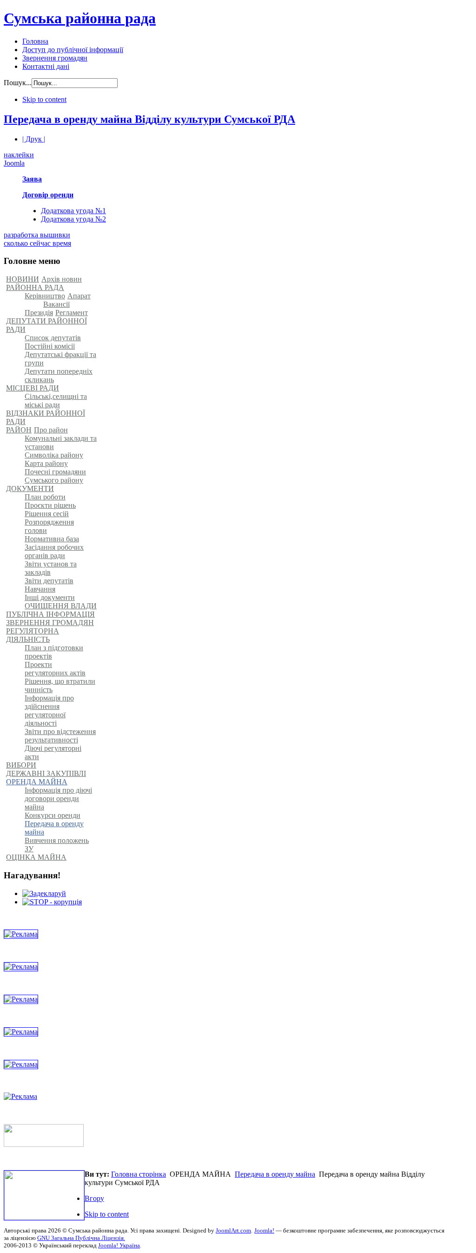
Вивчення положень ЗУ (57, 844)
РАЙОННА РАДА (35, 287)
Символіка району (54, 455)
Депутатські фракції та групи (60, 358)
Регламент (71, 313)
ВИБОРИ (21, 765)
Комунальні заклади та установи (61, 442)
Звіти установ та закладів (51, 568)
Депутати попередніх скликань (59, 375)
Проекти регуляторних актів (55, 668)
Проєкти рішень (50, 505)
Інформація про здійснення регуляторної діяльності (49, 710)
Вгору (94, 1198)
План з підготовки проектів (54, 652)
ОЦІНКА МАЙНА (36, 857)
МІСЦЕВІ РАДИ (32, 388)
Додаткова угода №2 (73, 219)
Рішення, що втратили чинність (60, 685)
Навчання (40, 589)
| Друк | (33, 139)
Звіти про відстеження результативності (60, 736)
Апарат (79, 296)
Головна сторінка (138, 1174)
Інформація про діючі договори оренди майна (58, 798)
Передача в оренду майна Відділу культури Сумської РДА (149, 119)
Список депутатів (53, 338)
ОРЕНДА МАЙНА (36, 782)
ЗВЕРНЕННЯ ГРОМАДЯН (50, 622)
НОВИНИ (22, 279)
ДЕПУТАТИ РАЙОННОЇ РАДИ (46, 325)
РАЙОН (19, 430)
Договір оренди (47, 195)
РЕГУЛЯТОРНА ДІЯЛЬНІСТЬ (32, 635)
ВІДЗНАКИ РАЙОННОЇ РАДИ (45, 417)
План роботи (45, 497)
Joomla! (264, 1230)
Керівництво (45, 296)
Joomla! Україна (119, 1245)
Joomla (14, 163)
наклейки (19, 155)
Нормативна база (52, 539)
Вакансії (56, 304)
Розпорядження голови (49, 526)
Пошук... (18, 83)
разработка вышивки (37, 235)
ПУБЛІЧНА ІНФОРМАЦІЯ (50, 614)
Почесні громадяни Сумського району (55, 476)
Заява (32, 179)
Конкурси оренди (52, 815)
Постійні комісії (50, 346)
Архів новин (61, 279)
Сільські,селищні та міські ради (56, 400)
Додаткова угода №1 (73, 211)
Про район (51, 430)
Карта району (46, 463)
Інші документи (50, 597)
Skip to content (44, 99)
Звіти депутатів (49, 581)
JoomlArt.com (233, 1230)
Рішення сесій (47, 514)
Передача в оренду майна (54, 828)
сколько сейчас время (37, 243)
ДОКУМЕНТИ (30, 488)
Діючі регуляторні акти (53, 752)
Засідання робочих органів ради (54, 551)
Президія (39, 313)
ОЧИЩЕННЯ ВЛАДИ (61, 606)
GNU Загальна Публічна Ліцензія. (81, 1237)
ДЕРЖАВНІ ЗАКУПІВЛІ (46, 773)
